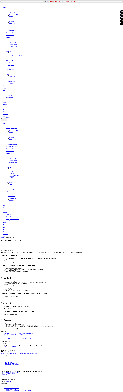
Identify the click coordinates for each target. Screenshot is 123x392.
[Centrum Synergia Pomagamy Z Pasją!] (5, 4)
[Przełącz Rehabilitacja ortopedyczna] (22, 128)
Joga (7, 71)
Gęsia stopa (10, 16)
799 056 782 (4, 349)
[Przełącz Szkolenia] (22, 212)
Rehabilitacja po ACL (12, 23)
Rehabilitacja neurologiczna (11, 46)
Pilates (9, 53)
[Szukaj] (17, 329)
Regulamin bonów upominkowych (11, 364)
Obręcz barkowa (9, 97)
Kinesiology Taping (10, 69)
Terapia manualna (9, 48)
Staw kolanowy (9, 95)
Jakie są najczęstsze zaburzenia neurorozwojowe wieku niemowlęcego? (18, 333)
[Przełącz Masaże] (22, 193)
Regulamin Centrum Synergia (10, 365)
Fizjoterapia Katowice (13, 353)
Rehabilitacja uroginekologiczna (12, 39)
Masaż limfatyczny (12, 78)
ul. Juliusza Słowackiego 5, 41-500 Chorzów (10, 346)
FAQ (4, 107)
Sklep (4, 102)
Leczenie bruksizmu (12, 44)
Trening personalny (10, 32)
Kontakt (5, 104)
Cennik (4, 88)
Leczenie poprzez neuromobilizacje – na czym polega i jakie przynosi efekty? (20, 338)
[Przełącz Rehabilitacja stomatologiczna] (22, 158)
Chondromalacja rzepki (13, 14)
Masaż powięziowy (12, 81)
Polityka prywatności (8, 362)
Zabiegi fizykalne (9, 83)
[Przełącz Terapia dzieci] (22, 182)
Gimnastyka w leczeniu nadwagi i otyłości (17, 55)
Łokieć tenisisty (11, 18)
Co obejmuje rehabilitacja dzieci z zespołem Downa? (15, 334)
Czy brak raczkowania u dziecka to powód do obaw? (15, 339)
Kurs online (5, 114)
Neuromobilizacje (9, 60)
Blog (4, 109)
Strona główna (3, 237)
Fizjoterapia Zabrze (33, 353)
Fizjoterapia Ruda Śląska (24, 353)
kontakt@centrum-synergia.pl (10, 348)
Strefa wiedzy (6, 111)
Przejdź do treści (4, 2)
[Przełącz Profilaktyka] (22, 167)
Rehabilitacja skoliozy (12, 28)
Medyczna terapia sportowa (11, 30)
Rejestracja (3, 116)
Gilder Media (8, 358)
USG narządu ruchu (10, 35)
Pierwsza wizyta (6, 90)
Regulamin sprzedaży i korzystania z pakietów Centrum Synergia (17, 366)
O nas (4, 85)
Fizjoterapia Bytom (4, 353)
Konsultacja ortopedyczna (11, 9)
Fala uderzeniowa (9, 37)
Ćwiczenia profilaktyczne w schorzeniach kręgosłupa (19, 58)
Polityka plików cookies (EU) (10, 363)
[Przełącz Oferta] (22, 123)
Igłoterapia (8, 67)
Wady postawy (11, 65)
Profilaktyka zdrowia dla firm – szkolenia (14, 99)
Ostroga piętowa (11, 21)
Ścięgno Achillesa (12, 25)
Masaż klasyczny (11, 76)
